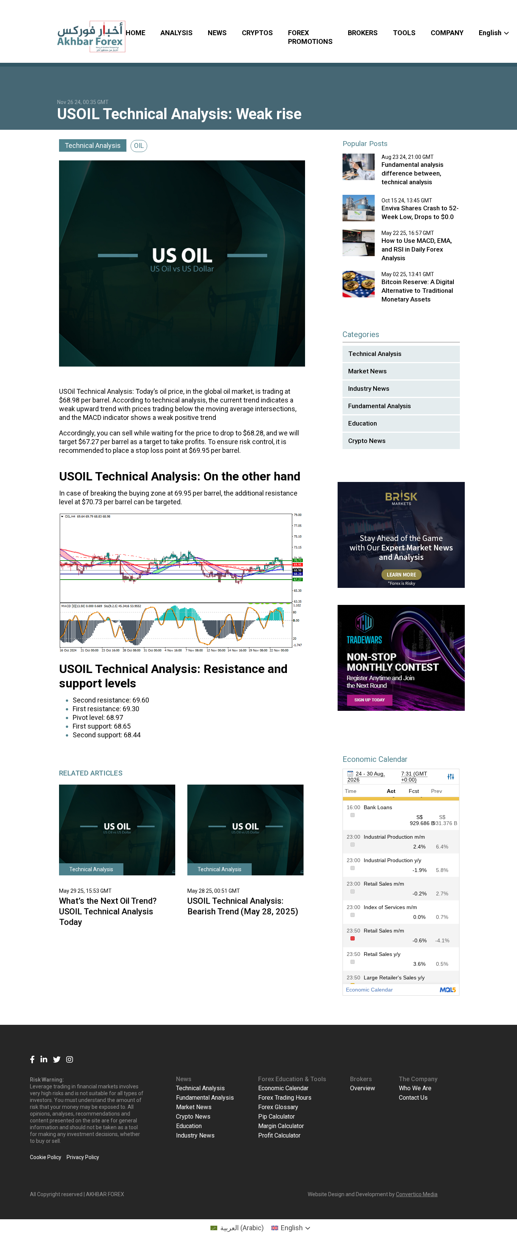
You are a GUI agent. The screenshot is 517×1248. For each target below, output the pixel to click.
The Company (418, 1079)
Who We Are (415, 1088)
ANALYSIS (176, 33)
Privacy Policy (83, 1157)
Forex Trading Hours (284, 1097)
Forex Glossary (278, 1107)
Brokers (361, 1079)
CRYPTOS (257, 33)
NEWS (217, 33)
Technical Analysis (93, 145)
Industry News (368, 388)
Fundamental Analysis (379, 406)
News (184, 1079)
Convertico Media (417, 1194)
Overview (362, 1088)
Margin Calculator (281, 1126)
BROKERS (363, 33)
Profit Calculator (279, 1135)
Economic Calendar (283, 1088)
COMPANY (447, 33)
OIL (139, 145)
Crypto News (367, 440)
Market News (367, 371)
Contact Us (413, 1097)
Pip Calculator (276, 1116)
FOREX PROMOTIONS (310, 37)
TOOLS (404, 33)
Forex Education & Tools (292, 1079)
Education (362, 423)
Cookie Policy (45, 1157)
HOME (135, 33)
